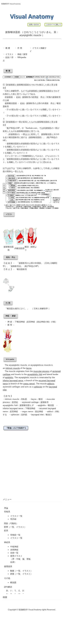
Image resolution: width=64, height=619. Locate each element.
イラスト (9, 54)
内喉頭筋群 (19, 248)
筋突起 (35, 97)
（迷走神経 (40, 322)
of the (19, 368)
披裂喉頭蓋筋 (45, 91)
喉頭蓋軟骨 (14, 137)
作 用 (19, 48)
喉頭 (27, 247)
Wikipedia (21, 57)
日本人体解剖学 (12, 91)
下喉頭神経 (20, 322)
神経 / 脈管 (22, 54)
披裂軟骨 (26, 97)
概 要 (7, 48)
